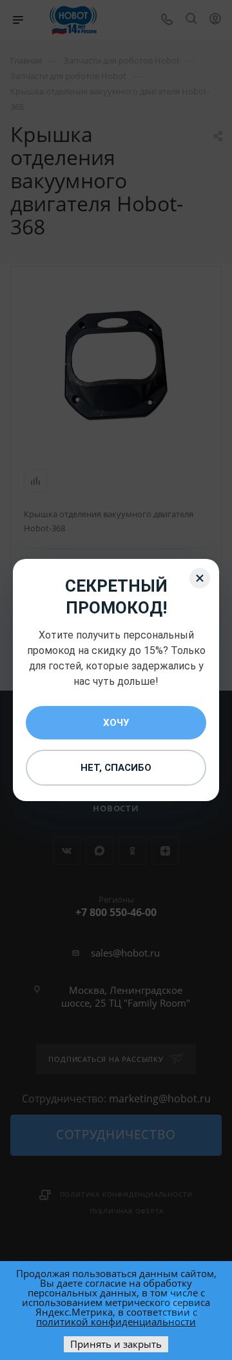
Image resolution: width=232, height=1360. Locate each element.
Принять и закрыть (116, 1344)
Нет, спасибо (116, 767)
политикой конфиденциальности (116, 1321)
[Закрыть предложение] (199, 578)
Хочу (116, 723)
